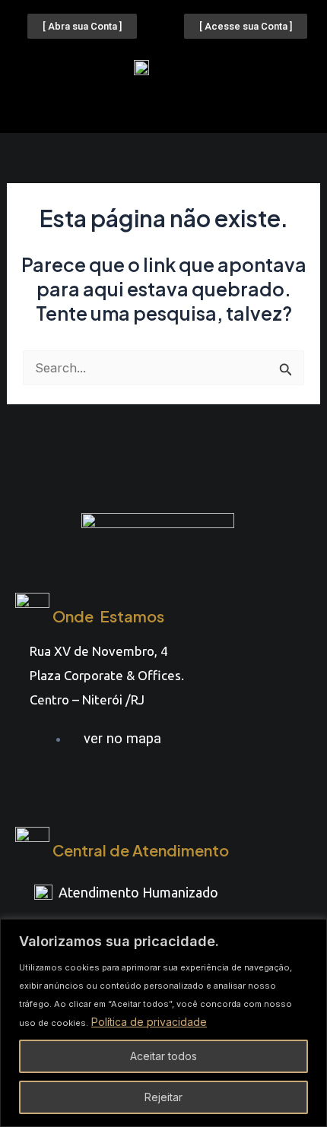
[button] (163, 105)
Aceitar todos (163, 1055)
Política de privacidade (149, 1021)
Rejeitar (163, 1097)
